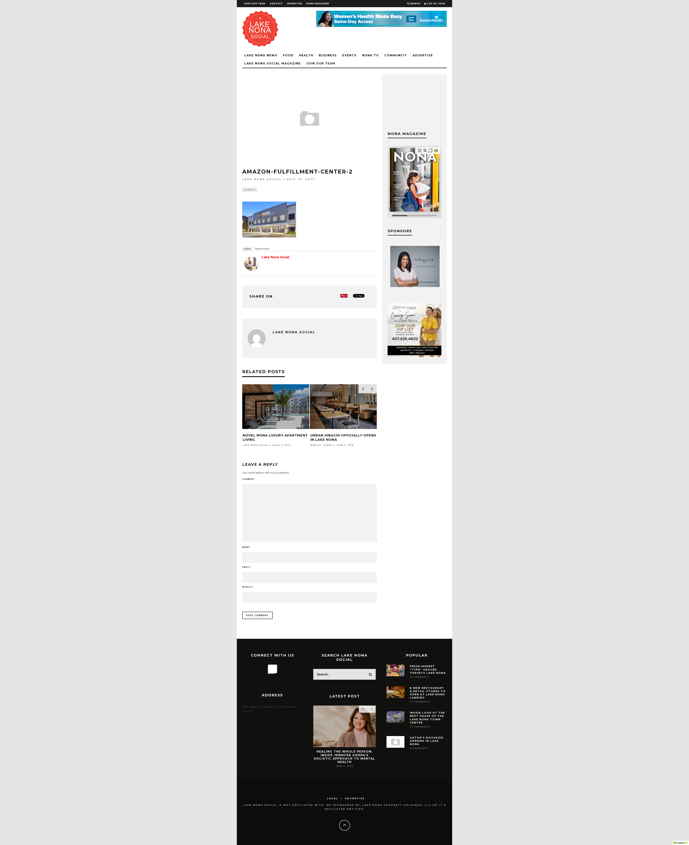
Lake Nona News (260, 55)
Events (349, 55)
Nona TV (370, 55)
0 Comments (249, 190)
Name (246, 547)
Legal (332, 798)
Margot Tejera (321, 445)
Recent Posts (262, 249)
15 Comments (420, 677)
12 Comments (420, 726)
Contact (276, 3)
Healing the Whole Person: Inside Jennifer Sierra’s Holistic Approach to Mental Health (344, 757)
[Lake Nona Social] (251, 270)
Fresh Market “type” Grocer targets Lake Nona (428, 669)
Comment (248, 479)
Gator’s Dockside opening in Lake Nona (426, 741)
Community (395, 55)
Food (288, 55)
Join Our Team (254, 3)
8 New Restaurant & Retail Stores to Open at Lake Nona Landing (428, 692)
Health (306, 55)
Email (246, 567)
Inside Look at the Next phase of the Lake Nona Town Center (427, 717)
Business (328, 55)
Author (247, 249)
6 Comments (419, 748)
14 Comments (420, 702)
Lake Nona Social (262, 179)
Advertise (294, 3)
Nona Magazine (317, 3)
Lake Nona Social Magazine (272, 63)
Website (247, 587)
